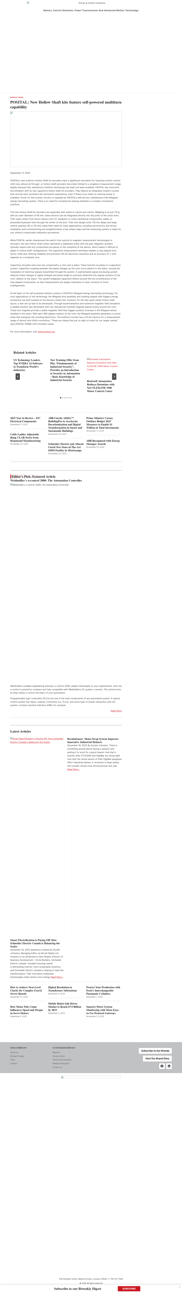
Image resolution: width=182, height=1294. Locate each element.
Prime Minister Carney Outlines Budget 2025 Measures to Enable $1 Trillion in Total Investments (102, 422)
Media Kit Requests (61, 1063)
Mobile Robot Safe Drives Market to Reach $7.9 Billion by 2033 (64, 1007)
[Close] (179, 1287)
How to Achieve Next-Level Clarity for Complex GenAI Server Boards (26, 990)
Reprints (56, 1052)
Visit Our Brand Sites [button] (157, 1058)
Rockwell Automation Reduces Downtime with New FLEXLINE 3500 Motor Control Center (100, 386)
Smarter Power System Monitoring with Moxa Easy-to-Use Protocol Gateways (102, 1010)
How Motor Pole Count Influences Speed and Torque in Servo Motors (26, 1010)
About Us (14, 1052)
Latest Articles (20, 731)
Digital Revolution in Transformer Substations (62, 989)
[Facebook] (162, 1066)
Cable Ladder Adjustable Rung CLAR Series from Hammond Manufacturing (25, 437)
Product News (16, 97)
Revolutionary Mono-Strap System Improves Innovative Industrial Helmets (93, 740)
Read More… (57, 977)
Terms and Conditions (62, 1060)
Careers (13, 1063)
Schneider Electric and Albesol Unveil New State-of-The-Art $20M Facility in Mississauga (66, 447)
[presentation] (102, 368)
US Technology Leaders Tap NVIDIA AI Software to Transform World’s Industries (28, 365)
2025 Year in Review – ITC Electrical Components (25, 419)
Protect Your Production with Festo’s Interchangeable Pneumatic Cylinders (103, 990)
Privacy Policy (59, 1056)
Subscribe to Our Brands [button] (155, 1050)
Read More (116, 710)
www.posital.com (46, 331)
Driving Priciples (17, 1056)
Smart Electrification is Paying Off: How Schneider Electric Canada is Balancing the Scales (35, 943)
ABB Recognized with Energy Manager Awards (103, 442)
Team (12, 1060)
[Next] (114, 376)
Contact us (57, 1067)
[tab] (60, 397)
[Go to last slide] (18, 376)
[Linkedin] (169, 1066)
